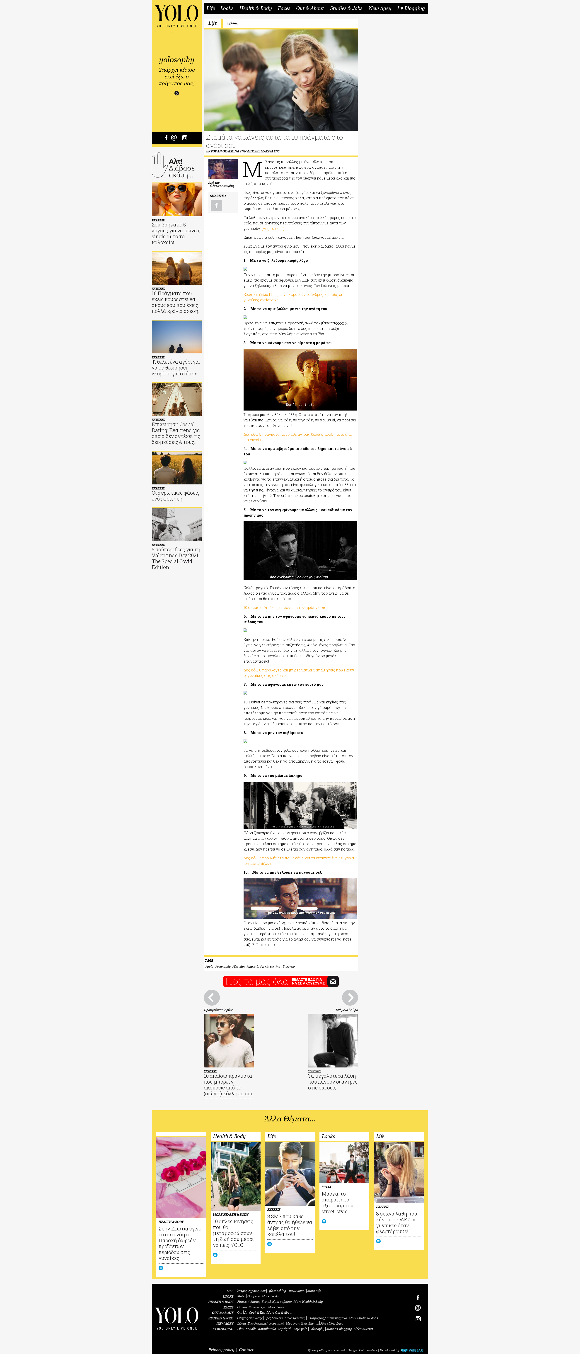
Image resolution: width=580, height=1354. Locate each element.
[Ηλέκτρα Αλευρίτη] (223, 169)
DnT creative (368, 1350)
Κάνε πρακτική (295, 1318)
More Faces (276, 1307)
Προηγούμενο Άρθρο (219, 1010)
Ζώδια (241, 1323)
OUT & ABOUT (222, 1313)
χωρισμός (223, 966)
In (245, 1312)
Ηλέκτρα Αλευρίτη (221, 186)
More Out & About (279, 1312)
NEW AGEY (225, 1323)
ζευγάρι (239, 966)
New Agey (380, 8)
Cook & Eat (257, 1312)
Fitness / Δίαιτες (248, 1301)
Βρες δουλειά (273, 1318)
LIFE (230, 1291)
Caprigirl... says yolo (292, 1329)
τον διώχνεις (286, 966)
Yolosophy (316, 1329)
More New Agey (331, 1323)
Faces (284, 8)
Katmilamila (267, 1329)
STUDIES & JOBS (220, 1318)
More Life (314, 1291)
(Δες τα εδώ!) (273, 228)
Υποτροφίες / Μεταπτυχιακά (327, 1318)
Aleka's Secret (363, 1329)
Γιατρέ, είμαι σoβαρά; (277, 1301)
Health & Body (255, 8)
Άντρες (242, 1291)
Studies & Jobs (346, 8)
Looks (226, 8)
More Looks (270, 1296)
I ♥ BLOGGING (223, 1329)
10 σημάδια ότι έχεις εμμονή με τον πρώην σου (284, 607)
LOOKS (228, 1296)
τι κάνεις (268, 966)
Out (239, 1312)
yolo (210, 966)
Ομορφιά (253, 1296)
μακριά (253, 966)
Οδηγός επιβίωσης (250, 1318)
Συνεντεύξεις (257, 1307)
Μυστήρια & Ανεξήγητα (302, 1323)
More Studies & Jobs (363, 1318)
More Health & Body (308, 1301)
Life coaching (276, 1291)
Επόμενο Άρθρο (347, 1010)
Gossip (242, 1307)
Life (210, 8)
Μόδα (241, 1296)
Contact (246, 1349)
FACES (228, 1307)
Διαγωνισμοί (296, 1291)
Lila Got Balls (246, 1329)
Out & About (310, 8)
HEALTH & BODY (220, 1302)
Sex (263, 1291)
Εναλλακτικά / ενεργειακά (266, 1323)
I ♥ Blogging (411, 8)
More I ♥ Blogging (339, 1329)
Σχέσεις (232, 23)
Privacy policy (221, 1349)
